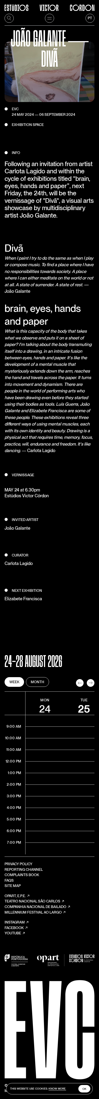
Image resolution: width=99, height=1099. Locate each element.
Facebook (14, 928)
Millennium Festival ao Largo (33, 912)
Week (14, 682)
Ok (84, 1089)
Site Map (13, 886)
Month (37, 682)
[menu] (49, 18)
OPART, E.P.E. (15, 896)
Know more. (57, 1088)
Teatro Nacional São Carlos (32, 901)
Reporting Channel (24, 869)
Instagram (15, 922)
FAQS (9, 880)
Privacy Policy (18, 864)
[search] (9, 18)
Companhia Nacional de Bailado (35, 907)
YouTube (13, 933)
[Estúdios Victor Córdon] (49, 5)
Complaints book (22, 875)
